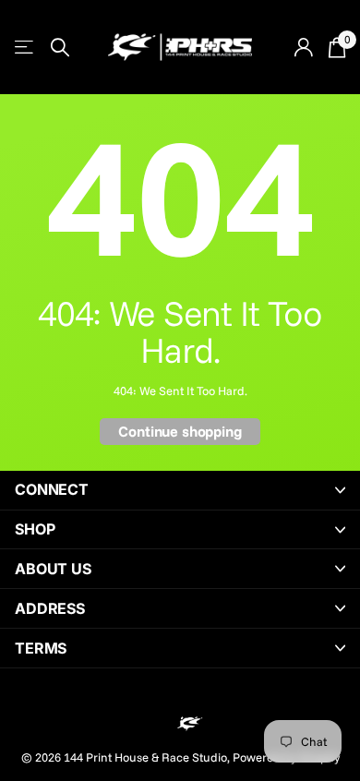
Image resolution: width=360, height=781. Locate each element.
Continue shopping (179, 431)
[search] (60, 47)
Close (180, 490)
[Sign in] (303, 47)
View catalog (25, 47)
